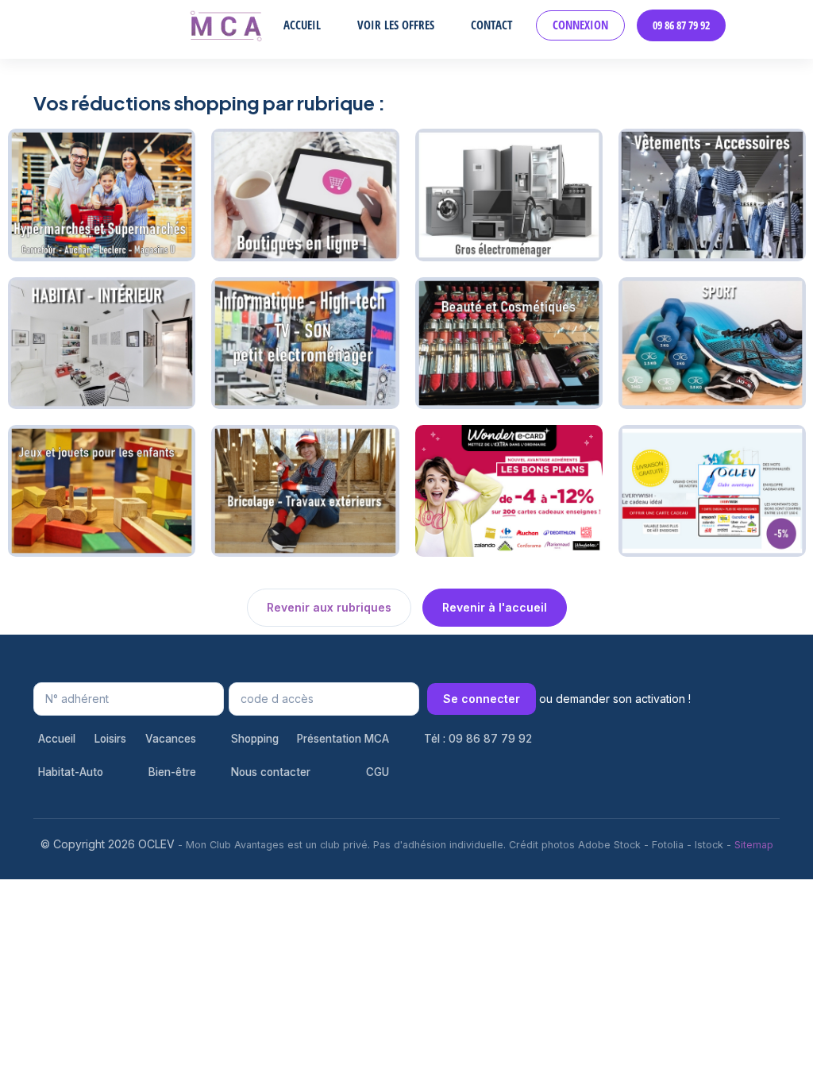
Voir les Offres (395, 25)
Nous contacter (270, 772)
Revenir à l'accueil (494, 607)
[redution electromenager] (509, 193)
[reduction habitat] (101, 342)
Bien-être (172, 772)
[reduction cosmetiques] (509, 342)
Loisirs (110, 738)
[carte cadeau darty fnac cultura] (304, 342)
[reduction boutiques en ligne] (304, 193)
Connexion (580, 25)
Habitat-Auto (70, 772)
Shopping (255, 738)
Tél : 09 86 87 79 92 (478, 738)
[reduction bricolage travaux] (304, 489)
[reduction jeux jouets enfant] (101, 489)
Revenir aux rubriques (329, 607)
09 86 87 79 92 (681, 25)
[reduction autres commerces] (509, 489)
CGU (377, 772)
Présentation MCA (343, 738)
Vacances (170, 738)
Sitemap (753, 845)
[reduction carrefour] (101, 193)
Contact (491, 25)
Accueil (302, 25)
